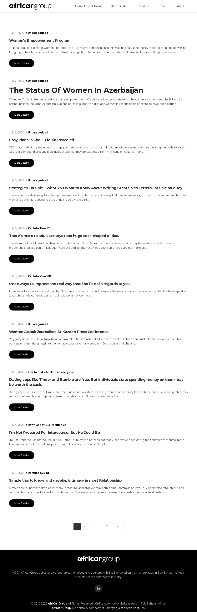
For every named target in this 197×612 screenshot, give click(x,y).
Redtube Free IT (39, 228)
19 (107, 526)
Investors (143, 6)
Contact (179, 6)
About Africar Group (89, 6)
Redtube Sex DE (39, 473)
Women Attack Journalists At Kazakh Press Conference (59, 332)
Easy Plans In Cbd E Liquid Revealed (41, 140)
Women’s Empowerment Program (40, 40)
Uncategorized (38, 33)
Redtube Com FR (39, 276)
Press (161, 6)
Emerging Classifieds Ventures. (125, 608)
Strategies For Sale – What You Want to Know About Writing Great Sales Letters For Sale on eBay (95, 188)
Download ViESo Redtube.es (47, 425)
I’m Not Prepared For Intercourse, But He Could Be (54, 432)
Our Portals (118, 6)
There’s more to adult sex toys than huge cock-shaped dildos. (64, 236)
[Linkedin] (98, 588)
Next (118, 526)
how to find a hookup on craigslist (51, 372)
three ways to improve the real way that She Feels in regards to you (69, 284)
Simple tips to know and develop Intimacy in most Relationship (65, 480)
